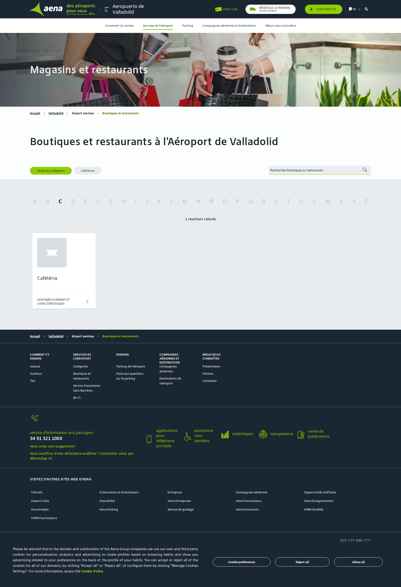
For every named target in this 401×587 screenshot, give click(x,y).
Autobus (36, 374)
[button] (107, 9)
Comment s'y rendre (119, 26)
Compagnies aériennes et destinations (229, 26)
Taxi (32, 381)
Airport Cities (40, 501)
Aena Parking (108, 509)
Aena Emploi (40, 509)
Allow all (358, 562)
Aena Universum (247, 509)
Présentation (211, 366)
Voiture (35, 366)
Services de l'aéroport (158, 26)
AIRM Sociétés (313, 509)
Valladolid (56, 113)
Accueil (35, 113)
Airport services (83, 113)
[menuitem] (119, 25)
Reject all (302, 562)
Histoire (208, 374)
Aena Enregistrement (318, 501)
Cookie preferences (241, 562)
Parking (187, 26)
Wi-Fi (77, 398)
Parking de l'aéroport (130, 366)
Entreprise (175, 492)
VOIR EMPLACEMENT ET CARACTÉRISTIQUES (53, 302)
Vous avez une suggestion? (52, 446)
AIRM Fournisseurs (44, 518)
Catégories (80, 366)
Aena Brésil (107, 501)
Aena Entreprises (179, 501)
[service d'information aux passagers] (85, 421)
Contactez (210, 381)
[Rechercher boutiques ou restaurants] (365, 170)
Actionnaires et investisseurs (119, 492)
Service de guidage (181, 509)
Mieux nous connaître (280, 26)
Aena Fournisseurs (249, 501)
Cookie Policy (92, 571)
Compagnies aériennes (251, 492)
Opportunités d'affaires (320, 492)
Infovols (36, 492)
